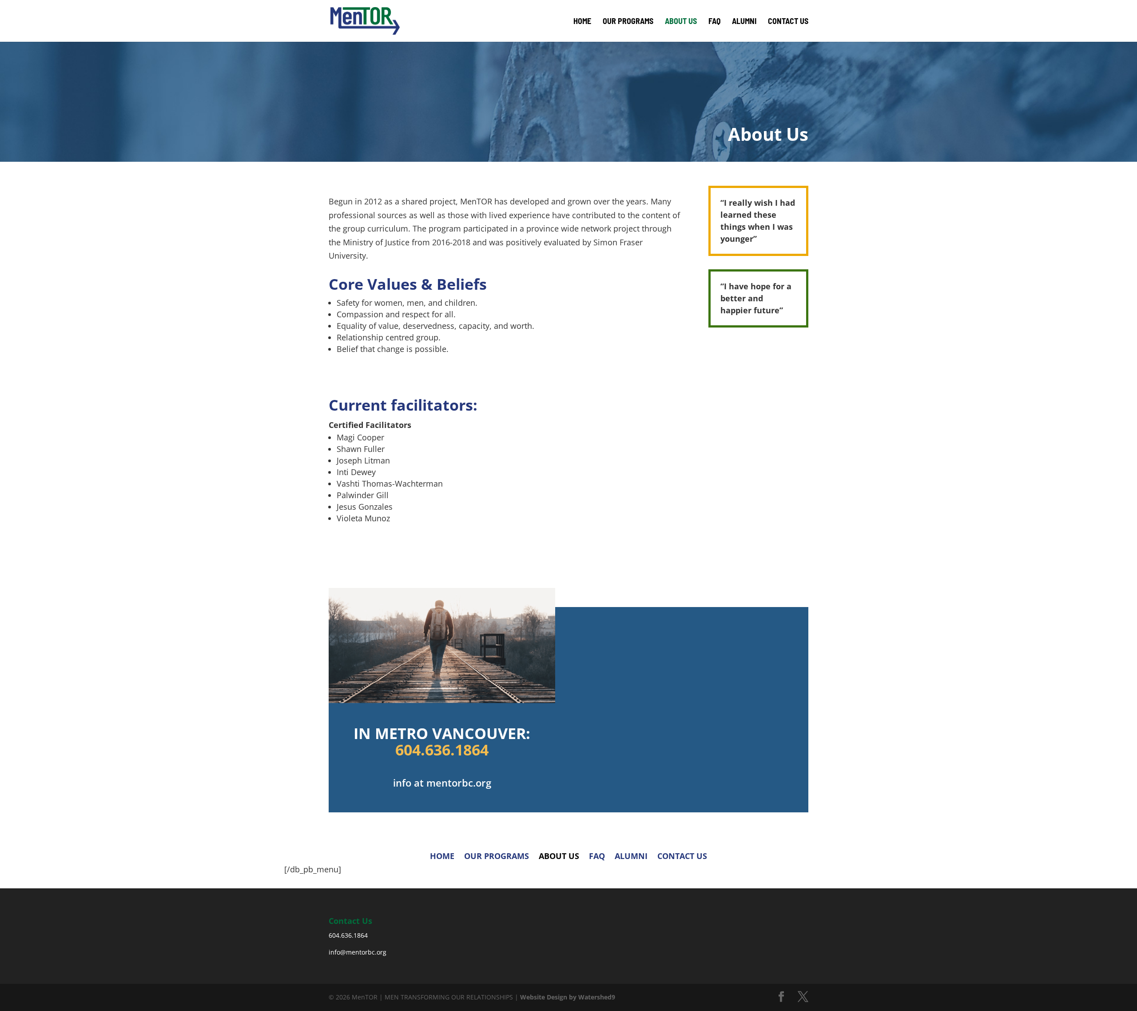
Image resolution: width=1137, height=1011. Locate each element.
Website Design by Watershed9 (567, 997)
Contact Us (788, 22)
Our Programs (628, 22)
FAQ (714, 22)
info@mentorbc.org (357, 952)
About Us (681, 22)
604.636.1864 (442, 749)
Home (582, 22)
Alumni (744, 22)
